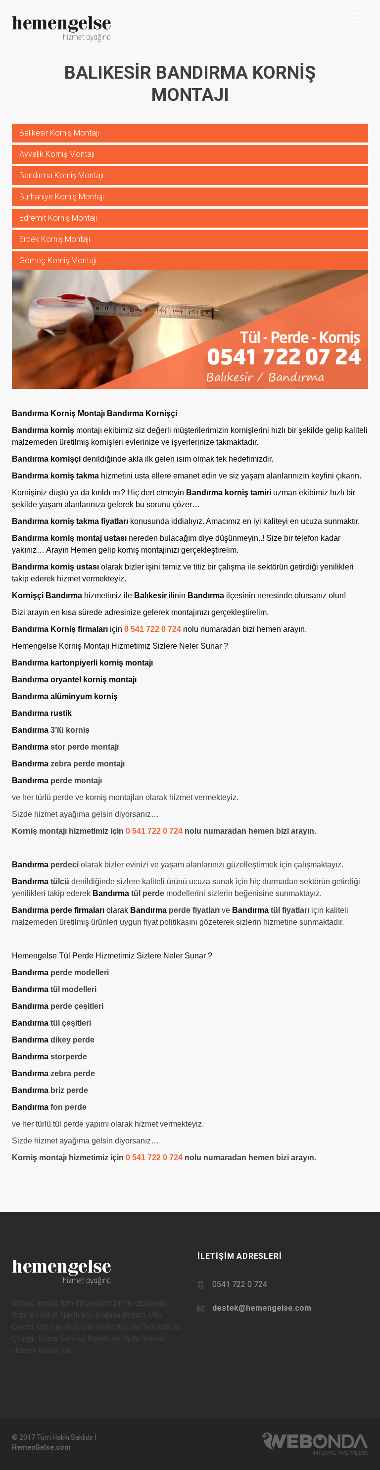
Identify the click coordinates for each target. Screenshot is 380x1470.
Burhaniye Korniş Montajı (61, 196)
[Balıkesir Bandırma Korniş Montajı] (190, 328)
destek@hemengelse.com (261, 1308)
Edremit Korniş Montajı (58, 218)
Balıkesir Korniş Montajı (59, 133)
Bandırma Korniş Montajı (61, 175)
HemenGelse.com (41, 1447)
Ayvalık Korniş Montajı (57, 154)
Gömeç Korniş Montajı (57, 260)
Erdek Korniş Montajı (54, 239)
